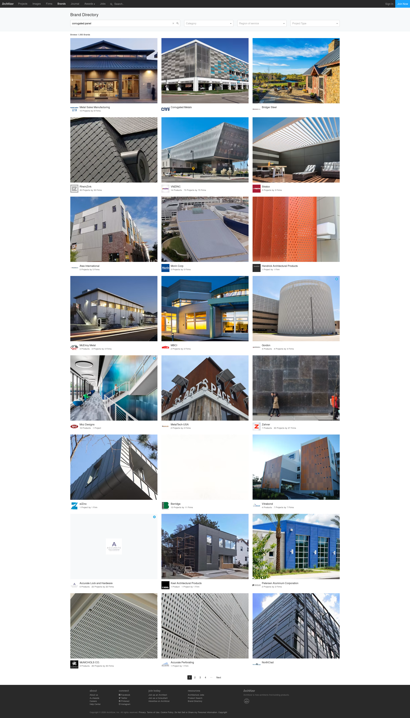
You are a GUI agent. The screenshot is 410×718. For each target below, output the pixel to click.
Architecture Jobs (196, 694)
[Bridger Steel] (296, 70)
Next (218, 677)
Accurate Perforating (182, 662)
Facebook (125, 694)
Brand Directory (195, 700)
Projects (22, 3)
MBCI (174, 345)
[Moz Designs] (113, 388)
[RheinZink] (113, 150)
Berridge (175, 504)
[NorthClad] (296, 625)
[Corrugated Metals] (205, 70)
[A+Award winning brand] (336, 279)
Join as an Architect (157, 694)
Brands (61, 3)
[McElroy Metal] (113, 308)
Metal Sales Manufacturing (95, 107)
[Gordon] (296, 308)
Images (37, 3)
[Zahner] (296, 388)
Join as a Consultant (158, 697)
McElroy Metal (88, 345)
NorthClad (268, 662)
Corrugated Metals (181, 107)
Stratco (266, 186)
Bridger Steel (269, 107)
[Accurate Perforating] (205, 625)
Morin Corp (177, 266)
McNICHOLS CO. (90, 662)
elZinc (83, 504)
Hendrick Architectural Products (280, 266)
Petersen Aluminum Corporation (280, 583)
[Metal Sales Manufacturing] (113, 70)
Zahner (266, 424)
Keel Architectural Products (186, 583)
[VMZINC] (205, 150)
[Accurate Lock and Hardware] (113, 546)
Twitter (123, 697)
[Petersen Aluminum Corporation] (296, 546)
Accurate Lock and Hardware (96, 583)
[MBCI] (205, 308)
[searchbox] (187, 23)
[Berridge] (205, 467)
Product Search (195, 697)
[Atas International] (113, 229)
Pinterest (124, 700)
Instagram (125, 704)
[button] (174, 23)
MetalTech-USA (180, 424)
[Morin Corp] (205, 229)
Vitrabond (267, 504)
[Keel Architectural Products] (205, 546)
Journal (75, 3)
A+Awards (94, 697)
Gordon (266, 345)
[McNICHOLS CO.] (113, 625)
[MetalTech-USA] (205, 388)
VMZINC (176, 186)
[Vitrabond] (296, 467)
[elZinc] (113, 467)
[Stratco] (296, 150)
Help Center (95, 704)
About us (94, 694)
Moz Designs (87, 424)
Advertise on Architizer (159, 700)
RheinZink (85, 186)
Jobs (103, 3)
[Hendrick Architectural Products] (296, 229)
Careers (93, 700)
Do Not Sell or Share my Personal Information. (196, 712)
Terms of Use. (153, 712)
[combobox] (208, 23)
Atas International (89, 266)
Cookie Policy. (167, 712)
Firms (49, 3)
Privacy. (142, 712)
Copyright (222, 712)
